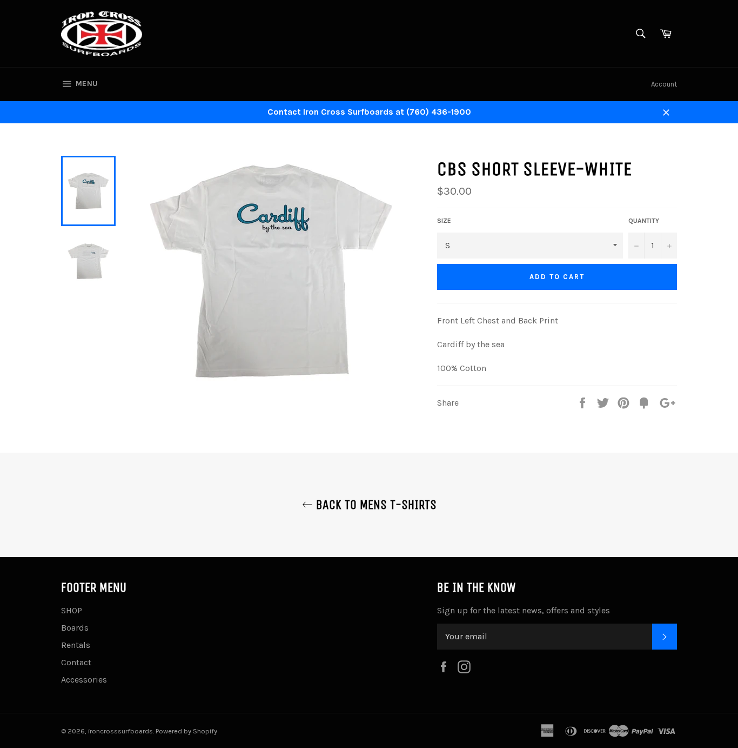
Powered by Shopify (186, 731)
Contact (76, 662)
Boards (75, 628)
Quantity (643, 220)
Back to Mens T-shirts (375, 504)
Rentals (75, 645)
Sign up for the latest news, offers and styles (523, 610)
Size (444, 220)
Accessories (84, 679)
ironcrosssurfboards (120, 731)
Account (664, 84)
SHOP (71, 610)
